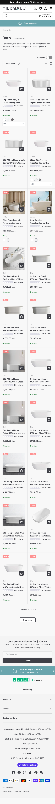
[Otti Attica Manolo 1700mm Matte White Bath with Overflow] (41, 361)
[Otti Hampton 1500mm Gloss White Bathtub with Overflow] (14, 515)
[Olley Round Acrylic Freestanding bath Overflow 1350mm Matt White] (14, 202)
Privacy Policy (7, 791)
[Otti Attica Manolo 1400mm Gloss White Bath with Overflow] (14, 566)
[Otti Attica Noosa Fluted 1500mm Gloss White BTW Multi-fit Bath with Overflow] (14, 361)
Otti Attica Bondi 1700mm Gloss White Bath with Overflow (40, 278)
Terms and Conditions (21, 791)
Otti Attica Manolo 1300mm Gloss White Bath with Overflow (40, 586)
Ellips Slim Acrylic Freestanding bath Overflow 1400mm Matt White (38, 161)
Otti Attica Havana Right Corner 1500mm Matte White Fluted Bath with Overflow (40, 101)
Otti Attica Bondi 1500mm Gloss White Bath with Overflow (40, 329)
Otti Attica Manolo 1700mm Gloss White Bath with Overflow (40, 432)
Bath (10, 30)
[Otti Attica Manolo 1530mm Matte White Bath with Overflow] (41, 464)
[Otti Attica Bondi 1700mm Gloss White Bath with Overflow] (41, 258)
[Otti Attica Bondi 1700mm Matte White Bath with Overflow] (14, 258)
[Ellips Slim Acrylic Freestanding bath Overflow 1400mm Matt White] (41, 142)
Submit (28, 660)
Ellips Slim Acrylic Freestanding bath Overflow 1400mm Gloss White (11, 101)
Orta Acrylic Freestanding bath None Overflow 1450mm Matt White (39, 222)
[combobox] (14, 124)
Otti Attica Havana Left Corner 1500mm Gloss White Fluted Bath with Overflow (14, 161)
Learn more (39, 2)
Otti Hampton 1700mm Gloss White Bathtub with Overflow (13, 483)
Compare (41, 57)
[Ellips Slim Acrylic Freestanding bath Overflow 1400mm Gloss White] (14, 82)
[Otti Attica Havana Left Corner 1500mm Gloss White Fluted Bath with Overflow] (14, 142)
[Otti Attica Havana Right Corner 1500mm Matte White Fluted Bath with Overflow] (41, 82)
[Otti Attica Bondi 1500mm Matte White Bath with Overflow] (14, 310)
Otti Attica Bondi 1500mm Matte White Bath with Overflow (13, 329)
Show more (27, 620)
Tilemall (10, 787)
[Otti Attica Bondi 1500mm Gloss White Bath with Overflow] (41, 310)
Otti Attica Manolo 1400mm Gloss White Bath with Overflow (13, 586)
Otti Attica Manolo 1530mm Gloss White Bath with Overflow (40, 534)
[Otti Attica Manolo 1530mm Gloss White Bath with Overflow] (41, 515)
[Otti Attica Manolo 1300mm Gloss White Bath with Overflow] (41, 566)
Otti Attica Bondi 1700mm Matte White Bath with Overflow (13, 278)
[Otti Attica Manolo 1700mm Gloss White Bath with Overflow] (41, 412)
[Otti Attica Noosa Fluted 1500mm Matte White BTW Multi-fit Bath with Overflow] (14, 412)
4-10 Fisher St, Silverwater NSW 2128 (27, 758)
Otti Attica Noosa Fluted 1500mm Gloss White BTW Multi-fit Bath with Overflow (13, 380)
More (5, 49)
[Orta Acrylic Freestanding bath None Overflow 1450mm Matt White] (41, 202)
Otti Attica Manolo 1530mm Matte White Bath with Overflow (40, 483)
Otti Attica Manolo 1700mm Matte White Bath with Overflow (40, 380)
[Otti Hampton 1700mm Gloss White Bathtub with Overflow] (14, 464)
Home (5, 30)
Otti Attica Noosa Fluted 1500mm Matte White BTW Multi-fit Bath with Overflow (13, 432)
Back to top (27, 689)
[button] (45, 8)
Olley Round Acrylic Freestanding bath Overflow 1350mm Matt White (14, 222)
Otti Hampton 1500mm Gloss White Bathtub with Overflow (13, 534)
